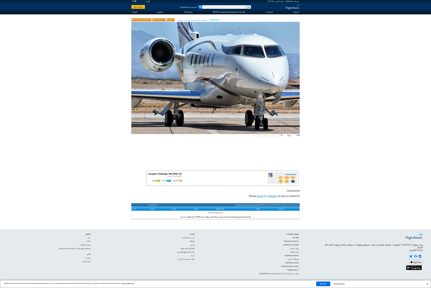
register (272, 195)
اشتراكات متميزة (293, 259)
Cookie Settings (339, 284)
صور (89, 238)
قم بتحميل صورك (157, 20)
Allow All (323, 284)
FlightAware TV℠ (292, 270)
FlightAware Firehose (291, 241)
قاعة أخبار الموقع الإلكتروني (186, 252)
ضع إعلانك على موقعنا (187, 248)
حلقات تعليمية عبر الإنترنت (186, 259)
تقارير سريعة (294, 248)
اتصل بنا (87, 258)
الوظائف (192, 241)
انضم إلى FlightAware (292, 1)
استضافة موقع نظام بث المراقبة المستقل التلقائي (74, 248)
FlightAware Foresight (291, 245)
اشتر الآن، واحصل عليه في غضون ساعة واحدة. (247, 205)
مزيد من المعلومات (188, 238)
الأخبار (88, 241)
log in (260, 195)
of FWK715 (177, 181)
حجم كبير (269, 135)
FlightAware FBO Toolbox (290, 266)
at (156, 181)
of (166, 181)
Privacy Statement (127, 283)
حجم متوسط (276, 135)
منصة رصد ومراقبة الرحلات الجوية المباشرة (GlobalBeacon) (279, 273)
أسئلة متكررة (86, 261)
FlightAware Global (292, 263)
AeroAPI (296, 238)
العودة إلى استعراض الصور (140, 20)
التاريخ (193, 245)
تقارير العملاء (294, 252)
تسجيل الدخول (279, 1)
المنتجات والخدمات (293, 234)
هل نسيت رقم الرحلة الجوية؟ (188, 7)
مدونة (193, 255)
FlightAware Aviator (292, 255)
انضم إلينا (183, 217)
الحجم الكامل (261, 135)
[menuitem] (296, 12)
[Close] (427, 283)
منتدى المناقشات (85, 245)
